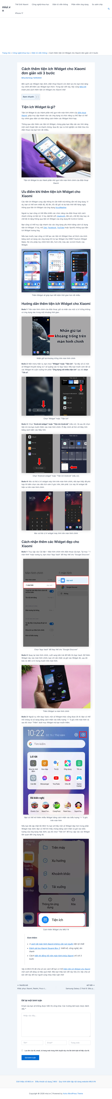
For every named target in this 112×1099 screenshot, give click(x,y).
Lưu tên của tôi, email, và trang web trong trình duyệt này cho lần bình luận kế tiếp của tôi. (57, 1050)
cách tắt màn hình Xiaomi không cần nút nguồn (52, 944)
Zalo (45, 227)
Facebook (52, 227)
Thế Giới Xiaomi (21, 4)
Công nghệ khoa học (40, 4)
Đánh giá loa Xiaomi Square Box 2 (44, 948)
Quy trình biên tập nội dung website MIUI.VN (77, 1081)
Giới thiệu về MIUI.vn (24, 1081)
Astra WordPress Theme (73, 1093)
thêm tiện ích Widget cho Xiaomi (76, 969)
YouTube (60, 227)
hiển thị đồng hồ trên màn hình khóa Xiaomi (54, 956)
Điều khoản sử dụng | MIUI (46, 1081)
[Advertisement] (56, 35)
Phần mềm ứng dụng (79, 4)
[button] (109, 8)
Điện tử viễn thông (60, 4)
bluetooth (61, 216)
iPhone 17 (19, 13)
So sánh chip (97, 4)
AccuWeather (60, 207)
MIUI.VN (83, 87)
